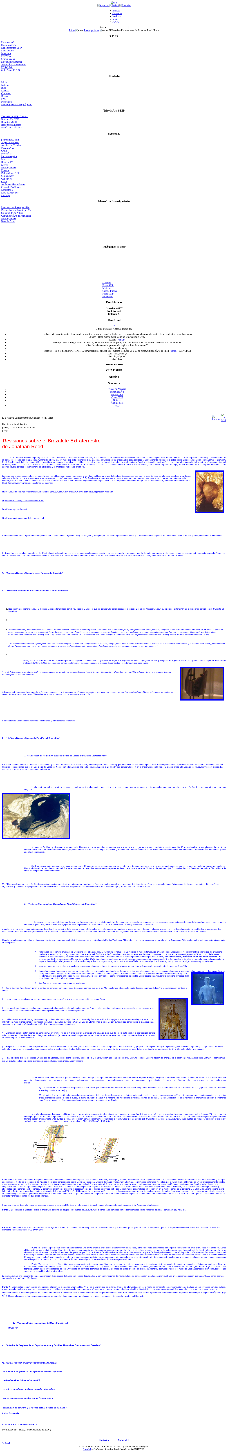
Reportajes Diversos (11, 124)
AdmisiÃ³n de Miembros (13, 64)
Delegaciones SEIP (10, 173)
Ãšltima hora (117, 403)
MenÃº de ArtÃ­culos (11, 127)
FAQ (3, 99)
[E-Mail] (223, 417)
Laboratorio (7, 190)
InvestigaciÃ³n (117, 391)
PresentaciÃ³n (8, 42)
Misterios (5, 159)
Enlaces (116, 10)
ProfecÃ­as (6, 153)
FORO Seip (7, 67)
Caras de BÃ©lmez (10, 187)
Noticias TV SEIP (10, 119)
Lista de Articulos (9, 192)
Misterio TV (117, 394)
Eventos (5, 170)
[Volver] (6, 1443)
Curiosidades (7, 176)
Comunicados (8, 59)
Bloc (3, 87)
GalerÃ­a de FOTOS (11, 70)
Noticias (116, 16)
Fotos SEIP (108, 282)
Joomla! (87, 1449)
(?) (114, 326)
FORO (115, 21)
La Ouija (5, 195)
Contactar (117, 13)
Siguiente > (124, 1440)
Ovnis (4, 150)
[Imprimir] (216, 417)
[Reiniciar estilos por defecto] (125, 5)
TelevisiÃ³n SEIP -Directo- (14, 116)
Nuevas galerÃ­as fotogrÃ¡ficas (16, 104)
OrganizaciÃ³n (8, 45)
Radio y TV (7, 162)
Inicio (115, 19)
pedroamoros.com (10, 139)
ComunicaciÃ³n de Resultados (16, 215)
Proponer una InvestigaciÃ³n (15, 207)
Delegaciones (7, 50)
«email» (122, 339)
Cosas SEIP (117, 397)
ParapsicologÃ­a (9, 156)
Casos (4, 181)
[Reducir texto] (114, 5)
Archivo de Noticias (11, 145)
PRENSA (6, 56)
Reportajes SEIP (9, 122)
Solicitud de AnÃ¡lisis (12, 213)
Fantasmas (107, 293)
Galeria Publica (109, 287)
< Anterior (103, 1440)
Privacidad (6, 101)
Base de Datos (8, 221)
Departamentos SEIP (11, 47)
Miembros (6, 53)
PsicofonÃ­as (7, 148)
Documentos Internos (11, 61)
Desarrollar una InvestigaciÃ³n (16, 210)
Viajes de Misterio (10, 142)
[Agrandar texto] (103, 5)
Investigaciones (91, 30)
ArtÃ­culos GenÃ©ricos (13, 184)
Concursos (6, 178)
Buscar (4, 96)
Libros (4, 164)
